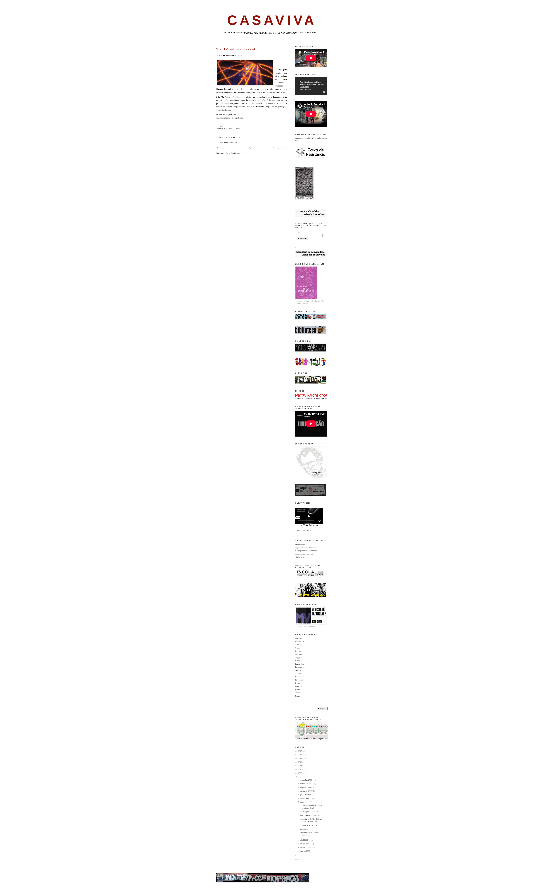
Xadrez (298, 696)
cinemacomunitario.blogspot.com (229, 118)
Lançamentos (300, 667)
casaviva (272, 20)
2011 (300, 766)
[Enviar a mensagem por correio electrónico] (221, 126)
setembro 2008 (306, 791)
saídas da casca (301, 544)
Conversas (299, 654)
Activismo (228, 128)
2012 (300, 762)
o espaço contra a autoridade (306, 551)
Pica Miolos (299, 680)
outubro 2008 (305, 787)
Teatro (297, 693)
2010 (300, 769)
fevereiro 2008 (306, 847)
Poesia (297, 683)
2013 (300, 758)
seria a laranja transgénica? (310, 815)
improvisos (304, 829)
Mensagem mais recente (226, 148)
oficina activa (300, 557)
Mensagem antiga (279, 148)
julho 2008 (304, 795)
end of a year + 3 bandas (309, 812)
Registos (298, 686)
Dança (297, 661)
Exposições (299, 664)
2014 (300, 755)
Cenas (297, 648)
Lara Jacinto (310, 530)
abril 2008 (304, 840)
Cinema (237, 128)
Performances (300, 677)
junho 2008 (305, 798)
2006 (300, 859)
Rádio (297, 690)
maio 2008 (304, 802)
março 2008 (305, 844)
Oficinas (298, 673)
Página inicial (254, 148)
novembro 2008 (306, 784)
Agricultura (299, 641)
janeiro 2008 (305, 851)
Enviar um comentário (228, 142)
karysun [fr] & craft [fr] (308, 825)
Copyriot (298, 657)
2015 (300, 751)
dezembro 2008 (306, 780)
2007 (300, 856)
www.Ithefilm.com (223, 110)
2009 (300, 773)
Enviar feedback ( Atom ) (235, 153)
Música (298, 670)
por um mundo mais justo (304, 554)
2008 (300, 777)
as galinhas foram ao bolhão (305, 547)
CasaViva (298, 530)
